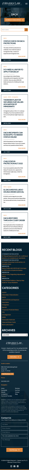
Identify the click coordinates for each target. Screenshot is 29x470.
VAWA (4, 317)
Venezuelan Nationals (8, 319)
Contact (17, 392)
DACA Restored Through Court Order (14, 219)
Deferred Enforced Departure (10, 299)
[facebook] (14, 466)
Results (3, 392)
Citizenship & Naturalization (10, 295)
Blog (16, 394)
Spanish (9, 186)
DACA (5, 38)
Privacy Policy (16, 462)
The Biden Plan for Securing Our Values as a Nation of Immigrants (13, 103)
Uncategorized (6, 314)
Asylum (5, 97)
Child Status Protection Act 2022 (13, 162)
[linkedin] (18, 466)
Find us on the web (6, 396)
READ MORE (22, 56)
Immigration (15, 97)
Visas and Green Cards (9, 322)
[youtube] (11, 466)
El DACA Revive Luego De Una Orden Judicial (13, 191)
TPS (3, 312)
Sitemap (9, 462)
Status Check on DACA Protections (13, 42)
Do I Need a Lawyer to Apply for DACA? (13, 70)
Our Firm (17, 390)
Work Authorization (7, 324)
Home (2, 388)
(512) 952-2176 (5, 381)
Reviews (17, 388)
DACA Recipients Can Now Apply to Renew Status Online (13, 134)
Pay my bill (4, 390)
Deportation (5, 302)
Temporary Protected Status (10, 309)
